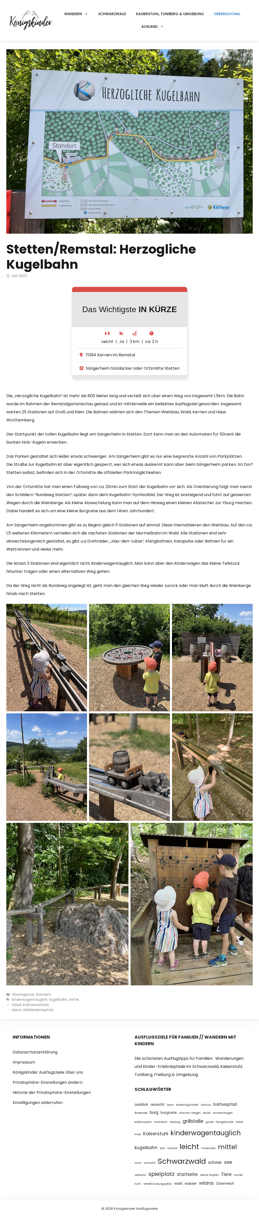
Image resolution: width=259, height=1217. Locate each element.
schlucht (149, 1163)
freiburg (175, 1122)
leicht (189, 1147)
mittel (74, 999)
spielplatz (161, 1174)
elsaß (207, 1113)
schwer (215, 1162)
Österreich (225, 1183)
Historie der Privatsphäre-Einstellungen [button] (52, 1092)
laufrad (172, 1148)
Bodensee (141, 1113)
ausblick (141, 1104)
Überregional (227, 13)
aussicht (157, 1104)
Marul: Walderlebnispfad (32, 1010)
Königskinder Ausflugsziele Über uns (48, 1072)
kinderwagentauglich (30, 999)
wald (178, 1183)
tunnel (238, 1175)
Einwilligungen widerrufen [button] (37, 1102)
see (228, 1162)
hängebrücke (224, 1122)
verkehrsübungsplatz (157, 1184)
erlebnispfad (143, 1122)
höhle (239, 1122)
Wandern (43, 994)
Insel (138, 1134)
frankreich (160, 1122)
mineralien (208, 1148)
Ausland (149, 26)
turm (138, 1184)
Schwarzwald (112, 13)
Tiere (226, 1174)
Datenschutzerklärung (35, 1052)
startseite (187, 1174)
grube (209, 1122)
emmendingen (223, 1113)
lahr (162, 1148)
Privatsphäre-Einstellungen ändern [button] (47, 1082)
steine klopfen (209, 1175)
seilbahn (140, 1175)
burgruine (169, 1112)
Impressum (24, 1062)
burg (154, 1112)
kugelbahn (58, 999)
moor (138, 1163)
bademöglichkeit (187, 1105)
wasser (191, 1183)
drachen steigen (190, 1113)
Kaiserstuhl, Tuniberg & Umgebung (170, 13)
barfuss (206, 1105)
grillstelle (193, 1121)
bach (170, 1105)
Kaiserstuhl (155, 1133)
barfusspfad (225, 1104)
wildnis (206, 1183)
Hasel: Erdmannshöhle (30, 1005)
